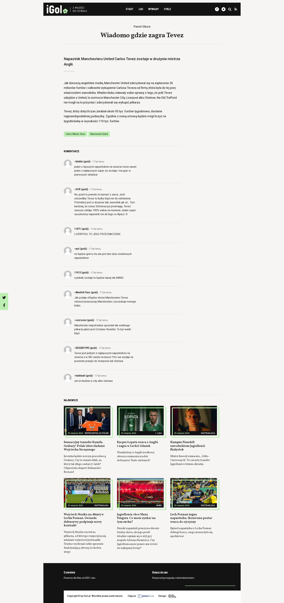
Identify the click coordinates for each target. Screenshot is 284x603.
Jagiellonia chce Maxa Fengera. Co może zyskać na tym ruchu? (136, 518)
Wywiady (153, 9)
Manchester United (99, 134)
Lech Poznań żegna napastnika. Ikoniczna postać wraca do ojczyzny (191, 518)
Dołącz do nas (160, 572)
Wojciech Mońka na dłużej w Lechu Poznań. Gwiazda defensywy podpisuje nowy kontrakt (84, 520)
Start (129, 9)
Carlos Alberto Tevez (75, 134)
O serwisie (69, 572)
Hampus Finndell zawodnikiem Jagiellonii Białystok (187, 446)
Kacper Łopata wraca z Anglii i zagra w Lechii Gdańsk (137, 444)
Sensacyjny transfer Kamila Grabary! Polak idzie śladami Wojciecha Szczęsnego (84, 446)
